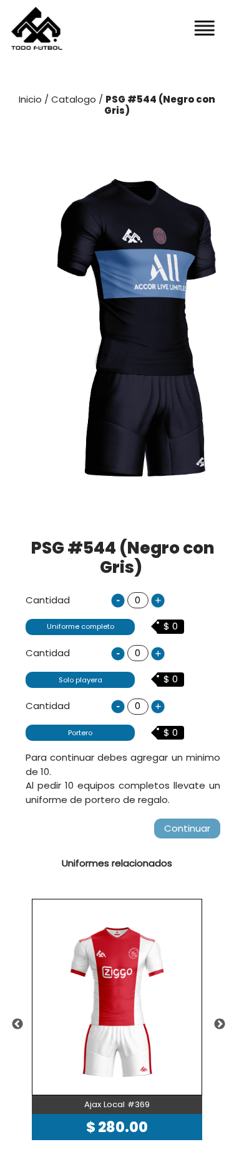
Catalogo (75, 99)
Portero (80, 733)
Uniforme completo (80, 626)
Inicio (30, 99)
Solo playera (80, 680)
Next (219, 1024)
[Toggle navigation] (204, 28)
